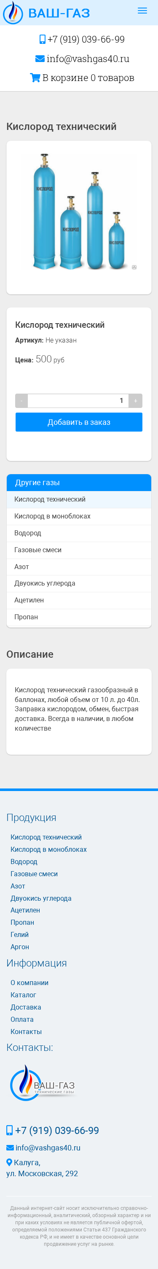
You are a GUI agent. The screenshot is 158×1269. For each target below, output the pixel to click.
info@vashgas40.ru (87, 58)
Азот (21, 567)
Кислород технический (50, 499)
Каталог (23, 995)
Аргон (20, 947)
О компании (29, 983)
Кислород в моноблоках (52, 516)
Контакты (26, 1032)
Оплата (22, 1019)
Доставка (26, 1007)
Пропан (26, 617)
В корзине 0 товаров (87, 77)
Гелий (20, 935)
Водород (27, 533)
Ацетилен (29, 600)
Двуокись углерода (44, 583)
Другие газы (37, 482)
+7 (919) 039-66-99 (85, 39)
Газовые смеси (38, 550)
